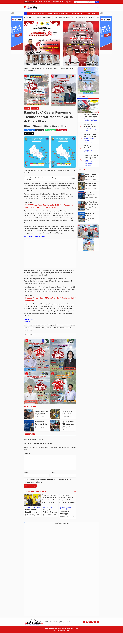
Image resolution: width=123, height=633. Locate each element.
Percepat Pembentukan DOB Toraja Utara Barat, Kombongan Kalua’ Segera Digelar (50, 299)
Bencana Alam (65, 13)
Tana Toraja (52, 507)
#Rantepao (66, 17)
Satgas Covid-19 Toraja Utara (63, 327)
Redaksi (67, 621)
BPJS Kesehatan (93, 13)
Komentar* (28, 453)
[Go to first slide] (75, 491)
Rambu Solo (49, 327)
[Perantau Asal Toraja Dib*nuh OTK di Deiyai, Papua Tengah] (32, 500)
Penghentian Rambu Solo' (67, 325)
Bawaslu (57, 13)
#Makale (75, 17)
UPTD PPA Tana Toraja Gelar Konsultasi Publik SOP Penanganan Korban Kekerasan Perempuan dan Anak (49, 206)
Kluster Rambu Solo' (34, 325)
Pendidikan (63, 507)
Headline (27, 108)
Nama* (26, 472)
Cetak (65, 126)
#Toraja (39, 17)
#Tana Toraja (58, 17)
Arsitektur (43, 13)
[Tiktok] (98, 622)
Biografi (79, 13)
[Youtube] (92, 622)
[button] (97, 2)
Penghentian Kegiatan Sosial (50, 325)
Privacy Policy (60, 621)
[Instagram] (87, 622)
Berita (74, 13)
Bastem (50, 13)
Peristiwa (92, 129)
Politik (91, 150)
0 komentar (56, 126)
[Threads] (89, 622)
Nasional (27, 510)
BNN (85, 13)
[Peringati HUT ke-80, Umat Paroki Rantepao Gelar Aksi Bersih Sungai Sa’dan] (55, 414)
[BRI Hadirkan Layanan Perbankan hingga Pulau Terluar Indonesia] (81, 217)
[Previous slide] (73, 491)
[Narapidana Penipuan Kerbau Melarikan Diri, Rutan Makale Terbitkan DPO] (29, 425)
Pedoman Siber (50, 621)
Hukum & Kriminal (30, 509)
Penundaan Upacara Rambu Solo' (34, 327)
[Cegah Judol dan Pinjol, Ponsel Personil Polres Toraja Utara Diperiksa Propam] (29, 414)
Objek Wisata (88, 163)
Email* (53, 472)
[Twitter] (95, 622)
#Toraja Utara (47, 17)
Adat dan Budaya (33, 13)
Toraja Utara (35, 108)
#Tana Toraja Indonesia (86, 17)
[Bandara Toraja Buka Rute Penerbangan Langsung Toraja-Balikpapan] (88, 106)
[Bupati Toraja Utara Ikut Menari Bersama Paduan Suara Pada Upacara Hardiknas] (67, 500)
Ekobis (86, 119)
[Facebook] (84, 622)
